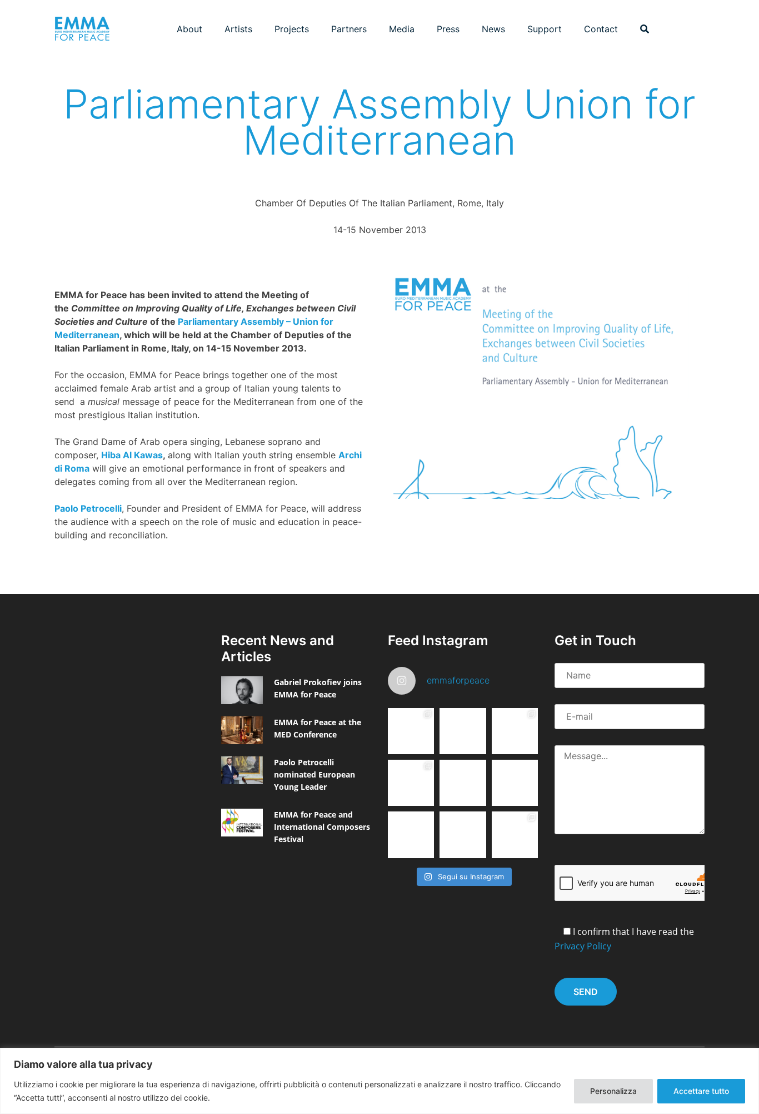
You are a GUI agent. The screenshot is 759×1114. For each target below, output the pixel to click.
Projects (291, 28)
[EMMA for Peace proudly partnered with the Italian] (515, 731)
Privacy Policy (583, 946)
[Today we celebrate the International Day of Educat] (411, 731)
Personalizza (613, 1091)
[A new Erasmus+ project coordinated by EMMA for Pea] (411, 783)
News (493, 28)
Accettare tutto (701, 1091)
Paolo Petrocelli (88, 508)
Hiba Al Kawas (132, 455)
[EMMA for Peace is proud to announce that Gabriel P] (463, 731)
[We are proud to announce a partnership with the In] (515, 783)
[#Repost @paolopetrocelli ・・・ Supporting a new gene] (463, 834)
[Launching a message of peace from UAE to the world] (515, 834)
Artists (238, 28)
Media (402, 28)
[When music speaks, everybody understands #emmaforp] (411, 834)
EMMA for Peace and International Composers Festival (322, 826)
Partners (349, 28)
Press (448, 28)
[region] (379, 1081)
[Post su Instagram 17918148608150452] (463, 783)
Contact (601, 28)
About (189, 28)
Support (544, 28)
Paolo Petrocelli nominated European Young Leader (314, 774)
